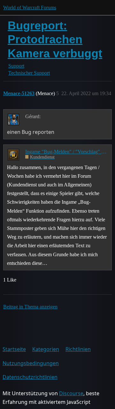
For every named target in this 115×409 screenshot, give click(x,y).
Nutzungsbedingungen (31, 363)
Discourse (71, 393)
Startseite (14, 349)
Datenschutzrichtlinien (30, 376)
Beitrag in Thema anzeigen (30, 306)
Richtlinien (78, 349)
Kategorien (45, 349)
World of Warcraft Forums (29, 7)
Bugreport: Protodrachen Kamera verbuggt (55, 39)
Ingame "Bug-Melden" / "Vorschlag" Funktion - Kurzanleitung (66, 151)
